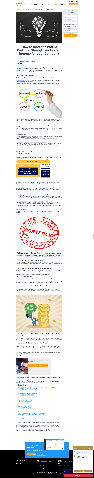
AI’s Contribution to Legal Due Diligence (25, 395)
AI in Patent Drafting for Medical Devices (25, 405)
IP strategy (44, 182)
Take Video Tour (41, 454)
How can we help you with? (68, 28)
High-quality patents (20, 278)
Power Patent (19, 9)
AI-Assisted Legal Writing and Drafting (25, 401)
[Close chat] (91, 448)
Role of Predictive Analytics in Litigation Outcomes (27, 398)
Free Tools (40, 468)
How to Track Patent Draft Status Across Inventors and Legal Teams (31, 413)
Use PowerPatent (73, 4)
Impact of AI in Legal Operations (24, 392)
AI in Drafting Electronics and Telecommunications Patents (29, 409)
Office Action (63, 4)
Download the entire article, (27, 60)
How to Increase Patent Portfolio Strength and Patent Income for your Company (43, 9)
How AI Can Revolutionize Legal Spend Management (28, 393)
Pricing (42, 4)
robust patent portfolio (21, 65)
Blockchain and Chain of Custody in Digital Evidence (27, 403)
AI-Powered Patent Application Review (25, 408)
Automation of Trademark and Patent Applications (27, 396)
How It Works (34, 4)
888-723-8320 (41, 465)
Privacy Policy (36, 473)
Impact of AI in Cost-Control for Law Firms (26, 394)
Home (26, 4)
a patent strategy (26, 83)
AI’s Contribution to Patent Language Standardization (28, 388)
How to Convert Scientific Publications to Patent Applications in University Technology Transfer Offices (37, 387)
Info (45, 468)
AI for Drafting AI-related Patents (24, 406)
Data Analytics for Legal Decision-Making (25, 402)
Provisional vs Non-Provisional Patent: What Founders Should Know (31, 416)
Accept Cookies (78, 475)
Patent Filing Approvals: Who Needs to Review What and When (30, 418)
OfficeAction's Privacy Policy (45, 473)
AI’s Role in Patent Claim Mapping (24, 407)
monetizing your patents (54, 290)
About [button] (48, 4)
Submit (70, 35)
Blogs (55, 4)
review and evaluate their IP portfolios (43, 202)
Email (65, 17)
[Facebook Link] (17, 463)
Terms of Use (30, 473)
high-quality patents (46, 188)
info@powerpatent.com (44, 461)
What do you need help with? (69, 24)
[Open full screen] (89, 448)
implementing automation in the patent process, (26, 148)
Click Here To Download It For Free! (28, 165)
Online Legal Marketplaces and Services (25, 399)
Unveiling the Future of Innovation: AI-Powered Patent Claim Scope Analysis (32, 390)
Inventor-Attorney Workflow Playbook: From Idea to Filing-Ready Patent (31, 414)
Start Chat (83, 471)
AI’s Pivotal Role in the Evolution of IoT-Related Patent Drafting (29, 389)
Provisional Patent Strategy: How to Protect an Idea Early (28, 415)
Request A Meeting (38, 365)
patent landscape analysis (30, 270)
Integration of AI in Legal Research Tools (25, 400)
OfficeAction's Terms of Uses (56, 473)
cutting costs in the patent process (42, 132)
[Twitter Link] (20, 463)
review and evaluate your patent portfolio (28, 345)
